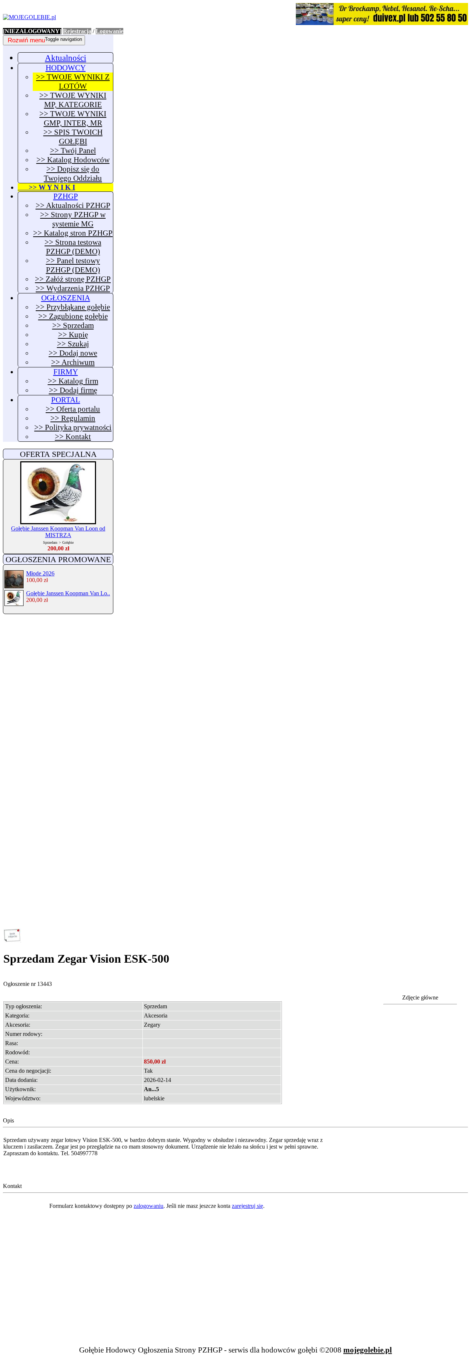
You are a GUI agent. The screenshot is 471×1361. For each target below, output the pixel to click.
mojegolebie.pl (367, 1350)
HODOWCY (66, 67)
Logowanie (109, 31)
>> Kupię (73, 334)
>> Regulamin (72, 418)
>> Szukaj (73, 343)
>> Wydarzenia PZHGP (73, 288)
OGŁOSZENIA (65, 297)
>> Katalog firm (73, 381)
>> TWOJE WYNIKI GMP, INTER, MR (72, 118)
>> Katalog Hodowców (73, 159)
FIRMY (65, 371)
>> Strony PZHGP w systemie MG (73, 219)
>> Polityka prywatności (72, 427)
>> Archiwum (73, 362)
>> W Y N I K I (46, 187)
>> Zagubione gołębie (73, 316)
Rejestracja (77, 31)
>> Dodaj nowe (73, 353)
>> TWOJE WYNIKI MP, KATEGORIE (72, 100)
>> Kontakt (73, 436)
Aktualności (65, 58)
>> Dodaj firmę (73, 390)
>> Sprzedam (73, 325)
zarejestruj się (247, 1206)
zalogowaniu (148, 1206)
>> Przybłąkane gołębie (73, 307)
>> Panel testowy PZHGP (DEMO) (73, 265)
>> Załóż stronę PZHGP (73, 279)
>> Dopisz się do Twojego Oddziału (73, 174)
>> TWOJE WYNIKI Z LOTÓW (73, 82)
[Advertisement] (58, 731)
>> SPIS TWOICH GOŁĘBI (73, 137)
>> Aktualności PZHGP (73, 205)
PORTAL (65, 399)
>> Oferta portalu (73, 409)
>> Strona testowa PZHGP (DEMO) (73, 247)
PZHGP (65, 196)
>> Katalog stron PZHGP (73, 233)
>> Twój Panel (73, 150)
